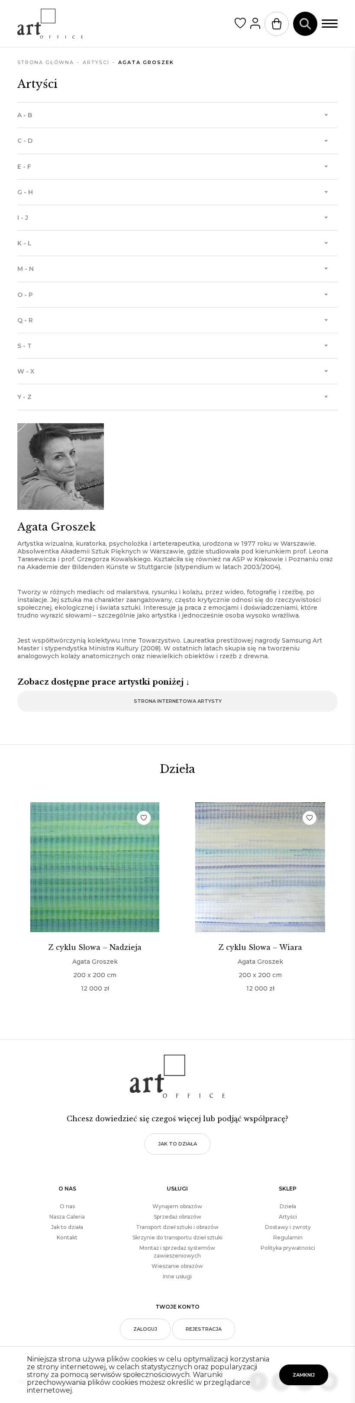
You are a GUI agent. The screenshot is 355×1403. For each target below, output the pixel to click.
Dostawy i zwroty (288, 1227)
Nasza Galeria (67, 1216)
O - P (25, 295)
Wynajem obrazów (177, 1206)
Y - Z (24, 397)
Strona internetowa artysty (178, 701)
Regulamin (288, 1237)
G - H (25, 192)
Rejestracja (204, 1329)
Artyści (288, 1216)
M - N (25, 269)
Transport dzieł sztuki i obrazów (177, 1227)
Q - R (25, 320)
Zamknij (304, 1375)
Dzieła (288, 1206)
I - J (22, 218)
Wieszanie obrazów (177, 1266)
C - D (24, 141)
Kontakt (67, 1237)
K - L (24, 243)
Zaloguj (145, 1329)
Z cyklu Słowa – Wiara (260, 947)
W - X (25, 371)
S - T (24, 346)
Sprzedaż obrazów (177, 1216)
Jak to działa (177, 1144)
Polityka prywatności (288, 1248)
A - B (24, 115)
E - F (24, 167)
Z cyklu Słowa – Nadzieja (95, 947)
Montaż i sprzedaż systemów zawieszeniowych (177, 1252)
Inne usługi (177, 1276)
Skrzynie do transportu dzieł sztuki (177, 1237)
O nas (67, 1206)
